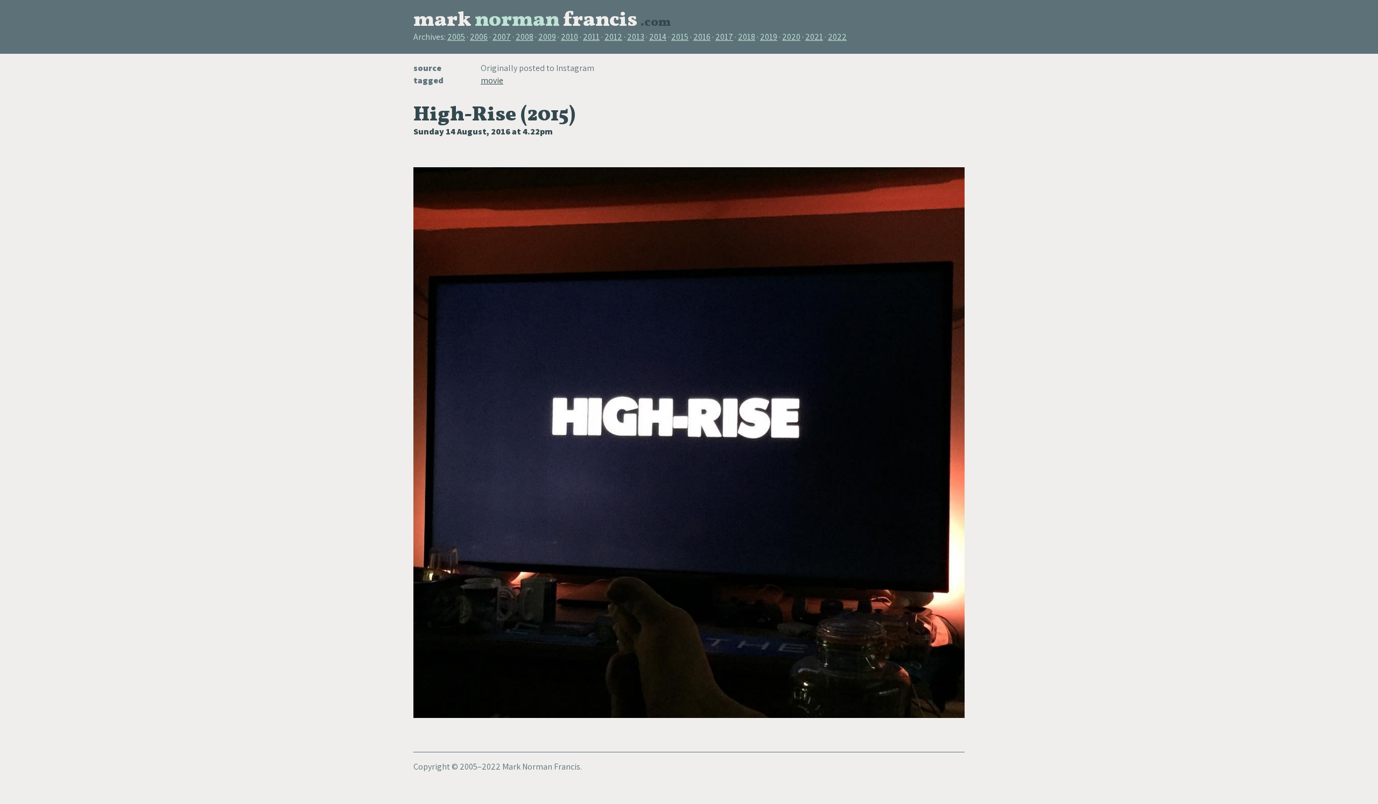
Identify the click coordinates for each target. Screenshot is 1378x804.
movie (492, 80)
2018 (746, 36)
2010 (569, 36)
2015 (679, 36)
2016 (702, 36)
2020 (791, 36)
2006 (479, 36)
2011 (591, 36)
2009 (547, 36)
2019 (768, 36)
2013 (635, 36)
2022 (837, 36)
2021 (814, 36)
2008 (524, 36)
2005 (456, 36)
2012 (613, 36)
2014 (657, 36)
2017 (724, 36)
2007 (502, 36)
